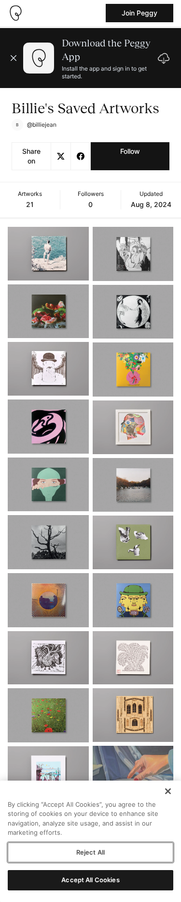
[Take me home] (15, 13)
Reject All (90, 852)
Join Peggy (139, 13)
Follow (130, 151)
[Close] (168, 791)
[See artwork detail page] (48, 254)
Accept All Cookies (90, 880)
